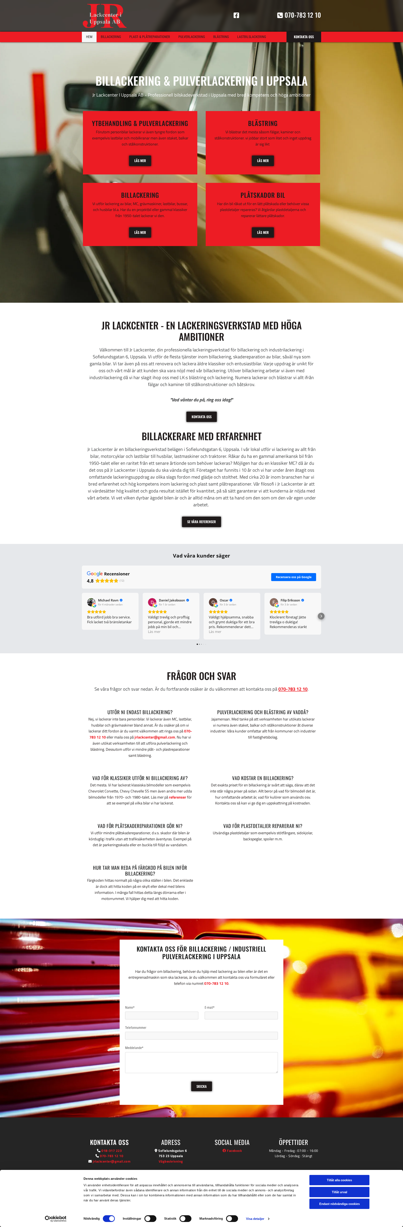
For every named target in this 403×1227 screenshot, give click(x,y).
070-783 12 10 (292, 689)
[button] (304, 37)
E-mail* (210, 1008)
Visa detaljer (255, 1218)
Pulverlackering (191, 37)
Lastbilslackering (251, 37)
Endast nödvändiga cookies (339, 1204)
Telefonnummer (135, 1028)
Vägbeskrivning (171, 1161)
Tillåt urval (339, 1192)
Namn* (130, 1008)
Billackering (111, 37)
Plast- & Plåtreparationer (149, 37)
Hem (89, 37)
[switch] (150, 1218)
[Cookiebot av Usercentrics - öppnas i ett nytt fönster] (55, 1219)
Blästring (221, 37)
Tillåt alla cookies (339, 1180)
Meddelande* (134, 1048)
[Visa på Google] (91, 602)
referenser (177, 797)
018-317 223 (111, 1150)
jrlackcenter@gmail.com (155, 737)
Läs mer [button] (154, 631)
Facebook (232, 1150)
